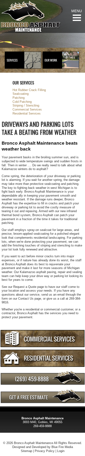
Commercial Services (27, 109)
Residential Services (27, 113)
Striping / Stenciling (26, 105)
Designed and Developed (29, 447)
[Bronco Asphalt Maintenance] (30, 16)
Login (60, 451)
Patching (19, 97)
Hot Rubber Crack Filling (29, 90)
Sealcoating (21, 93)
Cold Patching (22, 101)
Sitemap (26, 451)
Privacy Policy (45, 451)
